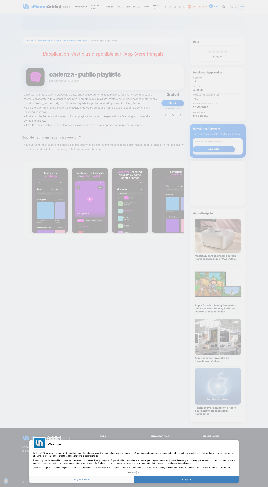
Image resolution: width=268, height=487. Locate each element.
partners (49, 453)
